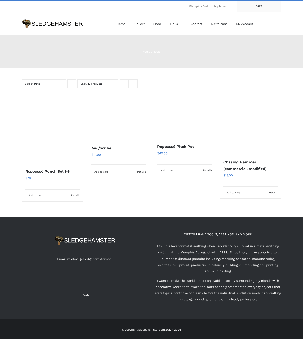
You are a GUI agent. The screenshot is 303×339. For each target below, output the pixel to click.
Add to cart (35, 195)
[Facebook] (73, 276)
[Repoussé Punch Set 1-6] (52, 131)
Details (75, 195)
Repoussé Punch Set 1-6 (47, 171)
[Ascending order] (71, 83)
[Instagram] (91, 276)
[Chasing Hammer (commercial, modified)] (250, 126)
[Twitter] (79, 276)
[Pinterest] (97, 276)
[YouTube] (85, 276)
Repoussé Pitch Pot (175, 147)
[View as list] (133, 84)
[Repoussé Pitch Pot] (184, 118)
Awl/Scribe (101, 148)
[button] (280, 23)
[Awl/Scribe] (118, 119)
